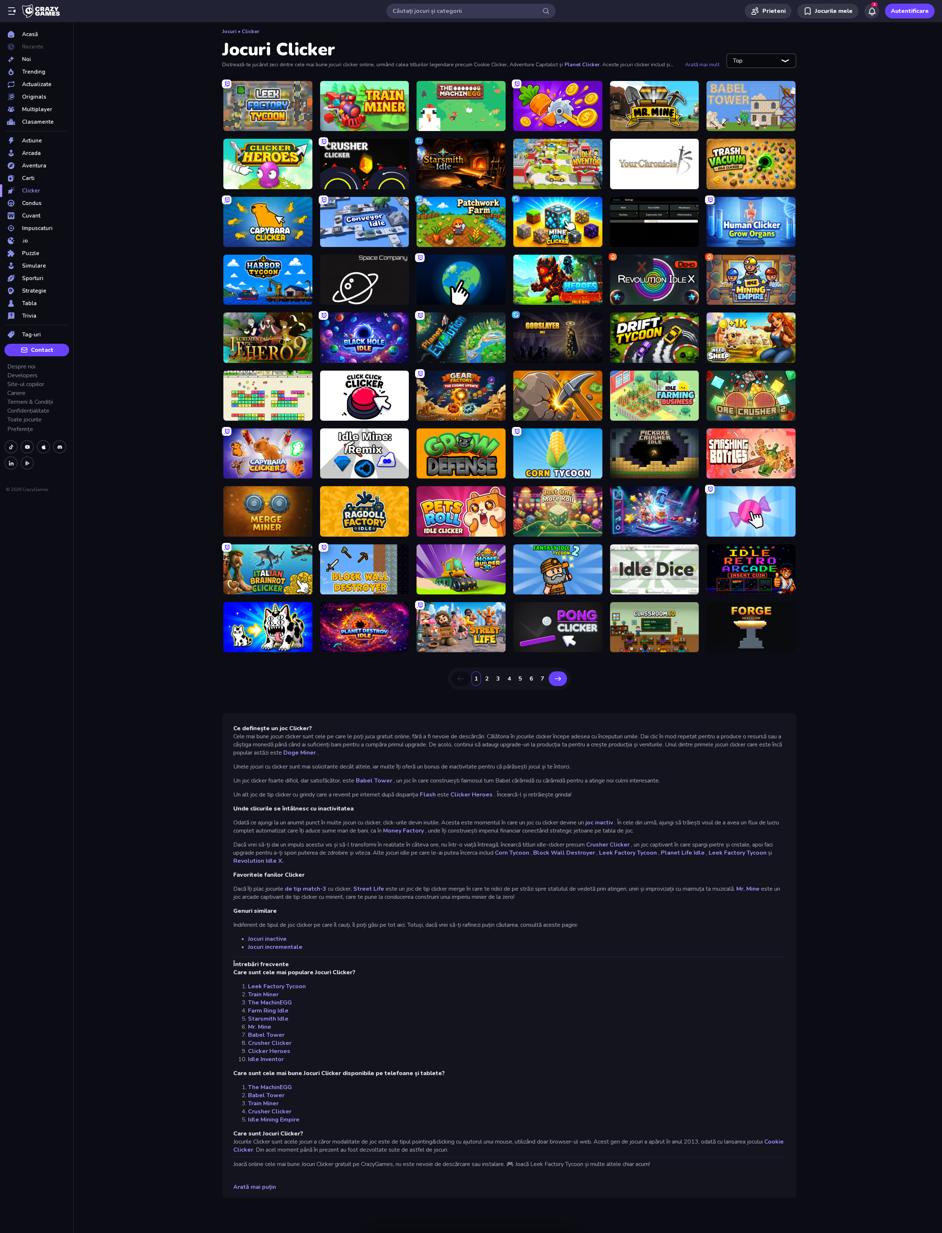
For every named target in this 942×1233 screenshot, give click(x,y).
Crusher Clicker (608, 845)
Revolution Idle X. (258, 861)
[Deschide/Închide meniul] (12, 11)
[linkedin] (11, 463)
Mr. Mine (747, 889)
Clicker (250, 31)
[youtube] (27, 446)
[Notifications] (871, 11)
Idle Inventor (266, 1059)
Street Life (368, 889)
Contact (42, 350)
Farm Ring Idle (268, 1011)
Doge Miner (299, 753)
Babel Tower (374, 781)
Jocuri (229, 31)
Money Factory (403, 831)
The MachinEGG (270, 1003)
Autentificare (910, 11)
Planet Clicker (582, 64)
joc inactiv (599, 823)
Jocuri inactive (267, 939)
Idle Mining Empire (274, 1120)
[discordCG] (59, 446)
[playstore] (27, 463)
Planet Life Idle (683, 853)
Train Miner (263, 994)
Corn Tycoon (512, 853)
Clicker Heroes (471, 795)
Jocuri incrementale (275, 947)
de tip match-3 (305, 889)
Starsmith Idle (268, 1019)
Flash (428, 795)
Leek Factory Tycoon (628, 853)
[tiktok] (11, 446)
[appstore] (43, 446)
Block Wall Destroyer (564, 853)
